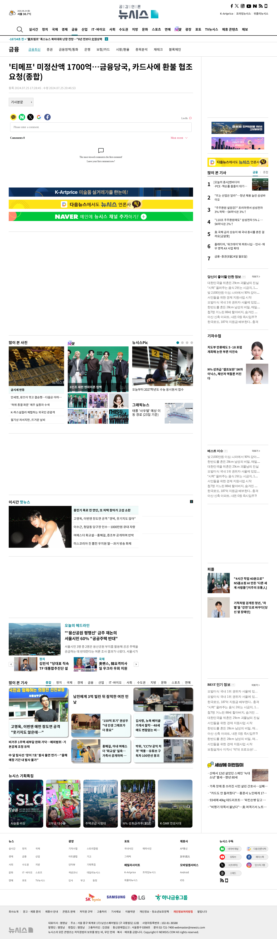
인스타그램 (260, 865)
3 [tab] (187, 342)
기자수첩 (214, 336)
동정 (95, 880)
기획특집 (91, 864)
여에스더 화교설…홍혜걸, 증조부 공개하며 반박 (104, 535)
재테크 (158, 49)
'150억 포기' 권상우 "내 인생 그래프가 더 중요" (115, 725)
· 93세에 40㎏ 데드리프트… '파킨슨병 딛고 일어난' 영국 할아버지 (237, 800)
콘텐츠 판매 (68, 911)
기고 (89, 856)
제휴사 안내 (51, 911)
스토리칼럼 (92, 848)
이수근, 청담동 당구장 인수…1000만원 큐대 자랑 (104, 527)
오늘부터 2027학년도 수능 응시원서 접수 (158, 389)
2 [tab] (182, 342)
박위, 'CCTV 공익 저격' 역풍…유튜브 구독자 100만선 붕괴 (148, 751)
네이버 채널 (233, 849)
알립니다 (202, 911)
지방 (135, 29)
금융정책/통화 (68, 49)
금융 (75, 29)
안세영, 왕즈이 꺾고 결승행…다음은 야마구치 (37, 397)
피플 (210, 569)
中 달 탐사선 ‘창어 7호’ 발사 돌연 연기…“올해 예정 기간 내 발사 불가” (38, 757)
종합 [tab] (265, 172)
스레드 (233, 873)
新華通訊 (185, 856)
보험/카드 (103, 49)
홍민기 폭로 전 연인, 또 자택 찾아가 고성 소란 (102, 510)
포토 (198, 29)
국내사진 (128, 848)
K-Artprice (226, 13)
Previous (11, 664)
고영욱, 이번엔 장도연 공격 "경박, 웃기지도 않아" (105, 518)
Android (184, 872)
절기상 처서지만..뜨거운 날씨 (28, 420)
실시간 (33, 29)
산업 (85, 29)
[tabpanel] (162, 371)
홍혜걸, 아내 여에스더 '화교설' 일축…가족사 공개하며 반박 (114, 751)
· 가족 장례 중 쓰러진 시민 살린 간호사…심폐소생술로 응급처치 (237, 786)
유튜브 (233, 857)
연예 (168, 29)
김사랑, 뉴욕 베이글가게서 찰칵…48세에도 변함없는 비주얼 (148, 725)
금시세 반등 (18, 390)
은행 (87, 49)
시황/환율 (122, 49)
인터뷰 (72, 864)
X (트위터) (233, 865)
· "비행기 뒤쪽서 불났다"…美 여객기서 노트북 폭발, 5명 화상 (237, 807)
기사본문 (17, 101)
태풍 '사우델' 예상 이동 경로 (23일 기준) (146, 412)
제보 (245, 29)
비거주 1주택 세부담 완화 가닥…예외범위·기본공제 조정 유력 (37, 744)
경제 (65, 29)
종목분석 (141, 49)
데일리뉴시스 (93, 872)
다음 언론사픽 (259, 849)
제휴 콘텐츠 (230, 29)
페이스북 (260, 857)
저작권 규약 (86, 911)
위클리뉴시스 (261, 13)
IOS (182, 880)
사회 (112, 29)
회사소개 (13, 911)
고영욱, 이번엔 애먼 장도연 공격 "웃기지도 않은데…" (35, 729)
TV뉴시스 (211, 29)
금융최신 (34, 49)
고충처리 (102, 911)
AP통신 (184, 848)
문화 (145, 29)
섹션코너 (73, 872)
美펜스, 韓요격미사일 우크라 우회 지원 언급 (113, 668)
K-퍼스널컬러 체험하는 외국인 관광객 (33, 412)
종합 (48, 682)
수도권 (123, 29)
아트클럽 (73, 856)
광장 (188, 29)
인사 (71, 880)
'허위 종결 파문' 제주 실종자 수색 (30, 405)
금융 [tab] (255, 172)
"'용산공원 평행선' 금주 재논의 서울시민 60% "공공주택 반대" (91, 635)
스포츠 (156, 29)
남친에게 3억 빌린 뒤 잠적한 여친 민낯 (101, 699)
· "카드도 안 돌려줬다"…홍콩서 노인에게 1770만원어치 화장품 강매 (237, 793)
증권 (50, 49)
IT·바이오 (98, 29)
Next (136, 664)
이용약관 (130, 911)
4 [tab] (191, 342)
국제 (55, 29)
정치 (45, 29)
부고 (83, 880)
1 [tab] (177, 342)
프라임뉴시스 (243, 13)
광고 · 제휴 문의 (32, 911)
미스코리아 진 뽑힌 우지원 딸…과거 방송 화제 (102, 543)
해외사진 (147, 848)
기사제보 (116, 911)
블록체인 (175, 49)
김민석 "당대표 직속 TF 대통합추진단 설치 (54, 668)
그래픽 (127, 856)
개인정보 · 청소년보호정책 (154, 911)
